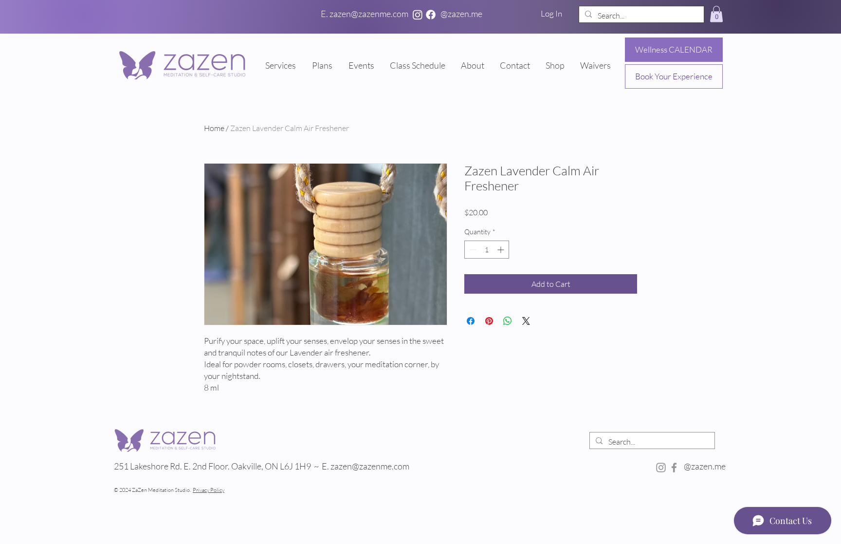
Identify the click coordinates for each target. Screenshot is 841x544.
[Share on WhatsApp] (507, 321)
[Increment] (501, 249)
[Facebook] (430, 14)
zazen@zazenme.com (370, 466)
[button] (716, 14)
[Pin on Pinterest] (489, 321)
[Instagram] (417, 14)
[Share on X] (526, 321)
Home (214, 128)
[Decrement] (472, 249)
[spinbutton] (486, 249)
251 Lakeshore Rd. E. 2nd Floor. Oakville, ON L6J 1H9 (212, 466)
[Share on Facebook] (470, 321)
